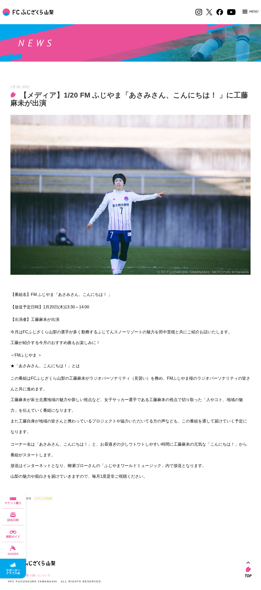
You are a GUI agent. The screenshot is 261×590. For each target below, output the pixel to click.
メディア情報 (43, 498)
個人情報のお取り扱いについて (29, 575)
